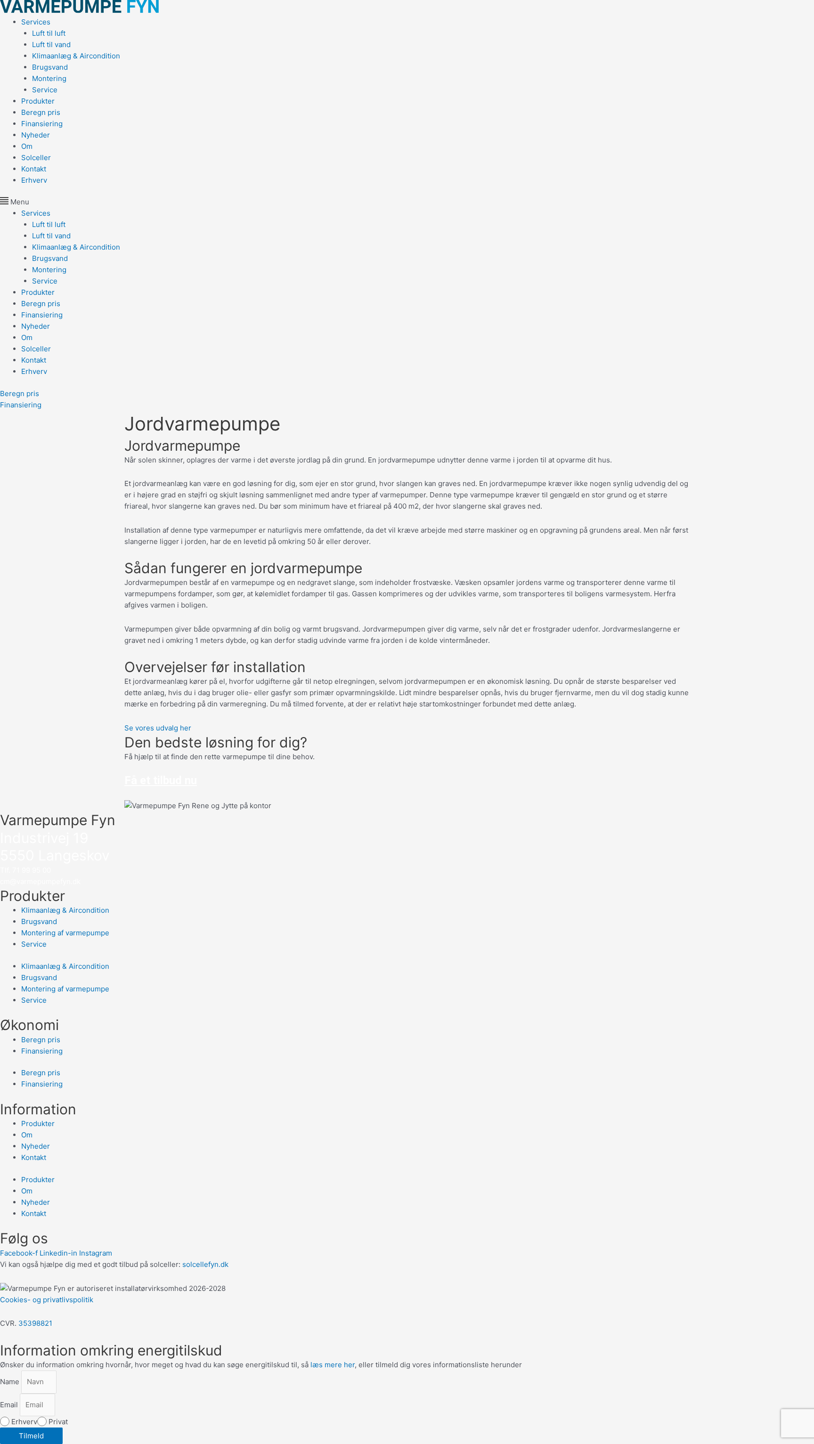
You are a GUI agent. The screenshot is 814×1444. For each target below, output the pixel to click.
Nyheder (35, 134)
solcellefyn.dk (205, 1264)
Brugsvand (50, 67)
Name (10, 1381)
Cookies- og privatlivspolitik (46, 1299)
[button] (407, 202)
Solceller (36, 157)
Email (10, 1404)
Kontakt (33, 168)
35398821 (35, 1323)
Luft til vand (51, 44)
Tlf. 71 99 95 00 (25, 870)
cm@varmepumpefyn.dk (40, 881)
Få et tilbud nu (160, 780)
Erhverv (34, 180)
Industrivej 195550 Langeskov (55, 846)
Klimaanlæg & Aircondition (76, 55)
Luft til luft (48, 33)
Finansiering (42, 123)
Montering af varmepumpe (65, 932)
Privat (58, 1421)
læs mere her (332, 1364)
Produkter (38, 101)
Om (27, 146)
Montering (49, 78)
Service (44, 89)
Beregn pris (40, 112)
